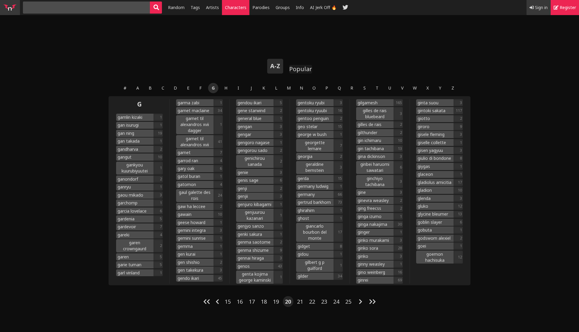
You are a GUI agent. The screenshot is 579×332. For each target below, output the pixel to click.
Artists (212, 7)
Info (300, 7)
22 (312, 301)
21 (300, 301)
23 (324, 301)
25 (348, 301)
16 (240, 301)
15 (228, 301)
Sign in (541, 7)
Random (176, 7)
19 (276, 301)
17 (252, 301)
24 (336, 301)
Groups (283, 7)
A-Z (275, 66)
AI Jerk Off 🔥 (323, 7)
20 (288, 301)
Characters (235, 7)
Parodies (261, 7)
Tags (195, 7)
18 (264, 301)
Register (567, 7)
